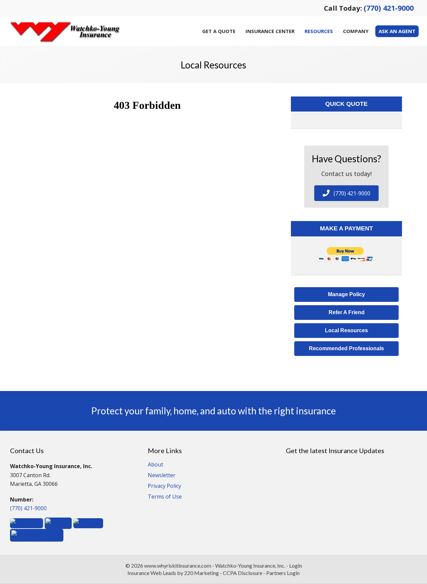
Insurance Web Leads (151, 573)
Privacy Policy (164, 486)
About (155, 465)
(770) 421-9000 (389, 8)
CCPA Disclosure (242, 573)
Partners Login (283, 573)
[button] (346, 193)
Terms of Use (165, 497)
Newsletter (161, 475)
